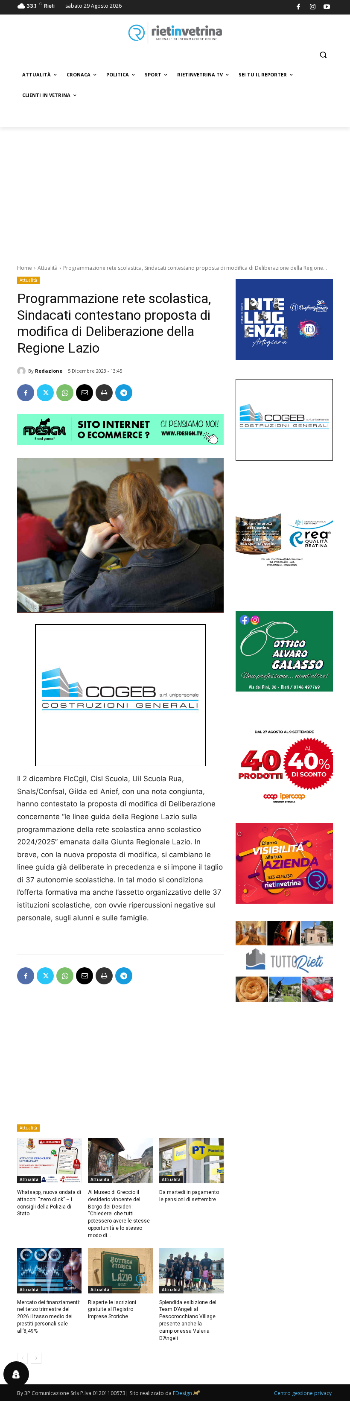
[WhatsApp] (64, 392)
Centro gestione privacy (303, 1393)
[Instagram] (312, 7)
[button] (323, 55)
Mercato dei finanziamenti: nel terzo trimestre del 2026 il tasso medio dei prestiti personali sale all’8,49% (48, 1316)
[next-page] (36, 1358)
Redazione (48, 371)
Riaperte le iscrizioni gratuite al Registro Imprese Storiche (112, 1309)
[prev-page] (22, 1358)
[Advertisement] (175, 191)
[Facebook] (298, 7)
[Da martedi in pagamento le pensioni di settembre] (191, 1160)
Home (24, 267)
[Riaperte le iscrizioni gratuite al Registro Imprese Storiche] (120, 1270)
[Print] (104, 392)
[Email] (84, 392)
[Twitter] (45, 392)
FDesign (182, 1393)
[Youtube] (327, 7)
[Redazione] (22, 371)
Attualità (48, 267)
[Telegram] (123, 392)
